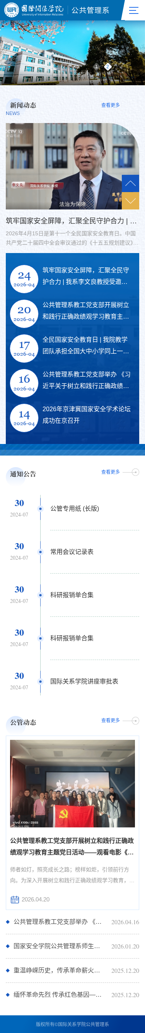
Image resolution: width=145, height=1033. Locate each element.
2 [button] (107, 66)
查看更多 (110, 105)
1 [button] (96, 66)
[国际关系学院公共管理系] (57, 10)
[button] (83, 72)
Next (130, 200)
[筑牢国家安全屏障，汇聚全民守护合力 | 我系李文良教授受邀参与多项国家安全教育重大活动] (72, 166)
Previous (130, 183)
